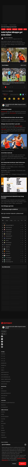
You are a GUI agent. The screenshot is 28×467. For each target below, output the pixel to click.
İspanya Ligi (9, 29)
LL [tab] (18, 220)
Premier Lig (3, 365)
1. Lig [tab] (7, 220)
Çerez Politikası (4, 442)
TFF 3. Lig (3, 360)
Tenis (2, 425)
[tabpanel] (14, 242)
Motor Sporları (4, 416)
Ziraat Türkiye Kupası (6, 379)
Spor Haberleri (4, 25)
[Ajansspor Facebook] (2, 336)
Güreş (2, 414)
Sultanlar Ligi (4, 407)
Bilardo (3, 430)
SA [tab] (21, 220)
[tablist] (14, 220)
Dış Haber (3, 29)
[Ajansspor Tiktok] (2, 344)
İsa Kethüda (9, 37)
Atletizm (3, 419)
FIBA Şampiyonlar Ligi (6, 393)
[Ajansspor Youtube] (2, 347)
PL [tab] (15, 220)
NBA (2, 388)
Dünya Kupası (4, 384)
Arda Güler (20, 29)
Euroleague (3, 391)
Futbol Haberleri (12, 25)
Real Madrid (15, 29)
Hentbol (3, 412)
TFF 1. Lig (3, 356)
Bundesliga (3, 363)
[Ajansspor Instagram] (2, 342)
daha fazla (23, 65)
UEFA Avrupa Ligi (4, 374)
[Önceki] (3, 87)
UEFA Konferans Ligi (5, 377)
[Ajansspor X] (2, 339)
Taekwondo (3, 437)
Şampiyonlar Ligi (5, 372)
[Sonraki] (24, 87)
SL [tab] (2, 220)
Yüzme (2, 428)
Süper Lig (3, 354)
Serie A (2, 370)
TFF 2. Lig (3, 358)
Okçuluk (3, 435)
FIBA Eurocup (4, 395)
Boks (2, 421)
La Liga (2, 367)
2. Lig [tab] (11, 220)
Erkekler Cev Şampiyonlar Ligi (8, 402)
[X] (26, 94)
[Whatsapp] (20, 94)
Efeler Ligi (3, 405)
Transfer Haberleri (5, 381)
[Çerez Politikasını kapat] (25, 444)
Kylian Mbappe (18, 126)
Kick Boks (3, 423)
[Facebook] (23, 94)
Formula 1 (3, 432)
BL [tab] (25, 220)
